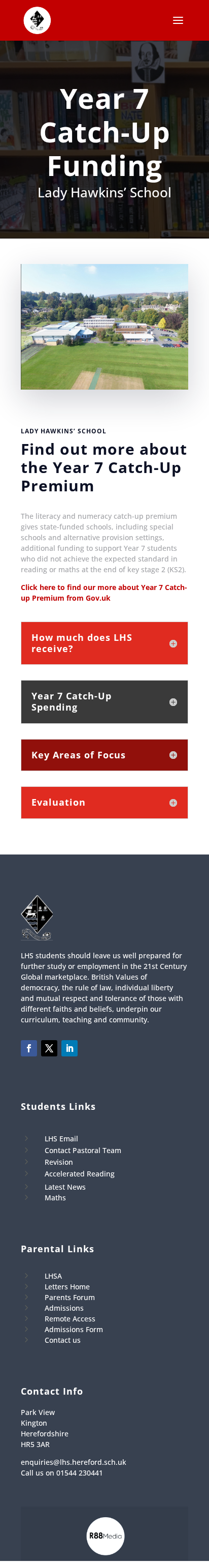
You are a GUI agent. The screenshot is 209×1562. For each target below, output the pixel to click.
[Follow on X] (49, 1048)
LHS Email (61, 1138)
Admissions (64, 1308)
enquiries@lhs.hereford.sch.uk (73, 1462)
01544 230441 (79, 1473)
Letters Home (67, 1286)
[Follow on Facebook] (29, 1048)
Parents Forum (70, 1297)
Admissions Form (74, 1329)
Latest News (65, 1187)
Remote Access (70, 1318)
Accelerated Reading (80, 1173)
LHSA (53, 1276)
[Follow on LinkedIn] (69, 1048)
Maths (55, 1197)
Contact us (63, 1340)
